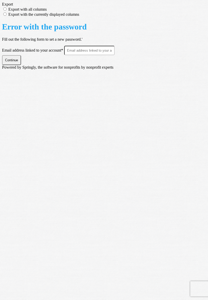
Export (7, 4)
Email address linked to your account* (33, 50)
